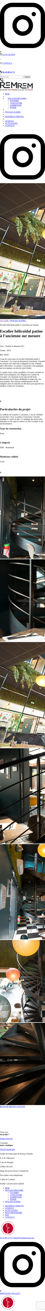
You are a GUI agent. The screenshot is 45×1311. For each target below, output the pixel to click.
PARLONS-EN (6, 1139)
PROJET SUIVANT (17, 1107)
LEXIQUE (9, 121)
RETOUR (4, 1107)
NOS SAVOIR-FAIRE (17, 98)
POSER (13, 107)
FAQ (7, 1215)
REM (7, 94)
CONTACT (7, 63)
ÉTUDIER (14, 101)
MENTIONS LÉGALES (10, 1293)
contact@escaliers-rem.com (23, 1238)
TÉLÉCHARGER (7, 1149)
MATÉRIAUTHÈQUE (14, 116)
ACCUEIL (4, 321)
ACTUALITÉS (8, 55)
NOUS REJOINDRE (13, 1213)
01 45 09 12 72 (6, 1238)
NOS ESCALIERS (12, 112)
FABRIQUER (16, 105)
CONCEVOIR (16, 103)
